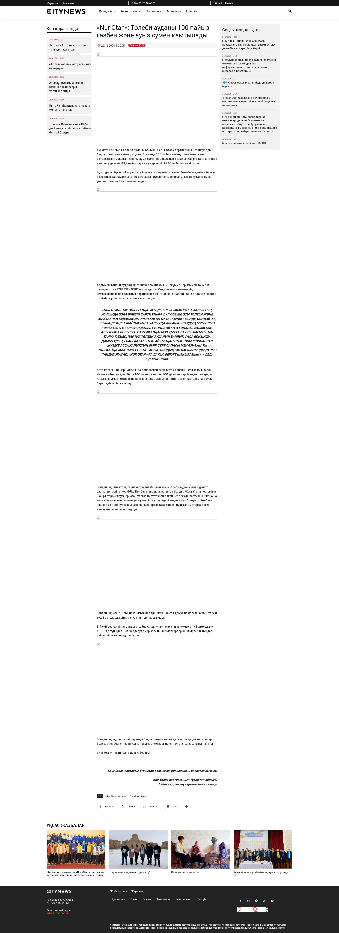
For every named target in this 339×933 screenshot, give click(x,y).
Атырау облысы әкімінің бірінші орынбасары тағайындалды (66, 87)
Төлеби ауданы (138, 796)
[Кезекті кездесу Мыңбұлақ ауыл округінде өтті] (263, 849)
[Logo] (66, 11)
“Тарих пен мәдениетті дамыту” (129, 872)
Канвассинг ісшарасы (185, 872)
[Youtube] (272, 901)
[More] (186, 806)
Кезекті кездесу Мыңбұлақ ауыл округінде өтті (261, 874)
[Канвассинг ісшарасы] (200, 849)
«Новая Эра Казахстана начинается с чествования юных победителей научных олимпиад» (248, 101)
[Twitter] (264, 901)
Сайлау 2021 (136, 45)
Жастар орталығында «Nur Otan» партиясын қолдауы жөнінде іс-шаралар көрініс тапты (76, 874)
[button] (290, 11)
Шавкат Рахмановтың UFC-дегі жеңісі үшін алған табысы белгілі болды (70, 128)
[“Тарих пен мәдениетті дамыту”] (138, 849)
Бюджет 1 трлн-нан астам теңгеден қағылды (67, 47)
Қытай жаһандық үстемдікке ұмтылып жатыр (69, 108)
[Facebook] (240, 901)
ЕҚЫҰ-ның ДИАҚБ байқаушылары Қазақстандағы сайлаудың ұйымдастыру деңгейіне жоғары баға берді (249, 44)
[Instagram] (248, 901)
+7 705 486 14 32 (58, 903)
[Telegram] (256, 901)
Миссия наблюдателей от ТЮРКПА (244, 143)
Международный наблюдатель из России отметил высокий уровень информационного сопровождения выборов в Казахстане (249, 65)
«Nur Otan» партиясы (116, 796)
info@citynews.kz (58, 913)
